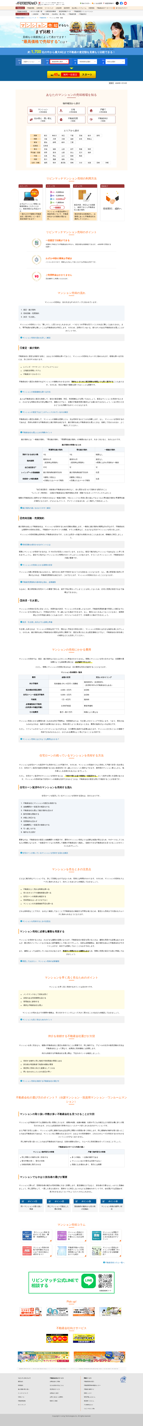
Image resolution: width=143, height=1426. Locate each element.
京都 (63, 139)
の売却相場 (43, 110)
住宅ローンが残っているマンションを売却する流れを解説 (45, 853)
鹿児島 (63, 162)
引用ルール (21, 1397)
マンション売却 (23, 14)
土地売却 (35, 14)
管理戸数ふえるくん (89, 1397)
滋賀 (71, 139)
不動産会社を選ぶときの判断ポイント (37, 432)
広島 (45, 156)
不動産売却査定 (22, 11)
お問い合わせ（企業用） (57, 1397)
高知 (71, 159)
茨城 (80, 135)
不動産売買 (72, 14)
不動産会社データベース (105, 8)
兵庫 (54, 139)
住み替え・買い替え (58, 14)
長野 (45, 152)
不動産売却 (20, 8)
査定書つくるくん (89, 1401)
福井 (89, 152)
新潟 (54, 152)
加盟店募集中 (109, 3)
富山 (71, 152)
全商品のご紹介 (54, 1393)
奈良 (80, 139)
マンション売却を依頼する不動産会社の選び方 (40, 1081)
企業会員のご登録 (55, 1381)
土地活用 (58, 8)
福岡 (45, 162)
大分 (80, 162)
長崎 (71, 162)
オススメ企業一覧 (36, 11)
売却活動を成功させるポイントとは (36, 544)
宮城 (45, 149)
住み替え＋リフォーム (79, 8)
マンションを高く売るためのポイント (37, 1019)
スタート (71, 74)
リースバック (49, 8)
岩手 (71, 149)
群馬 (98, 135)
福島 (54, 149)
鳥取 (80, 156)
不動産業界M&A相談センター (92, 1385)
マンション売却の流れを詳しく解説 (36, 337)
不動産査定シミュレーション (83, 11)
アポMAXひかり (88, 1405)
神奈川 (54, 135)
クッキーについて (23, 1393)
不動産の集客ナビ (89, 1389)
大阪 (45, 139)
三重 (71, 142)
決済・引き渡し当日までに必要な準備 (37, 622)
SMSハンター (88, 1393)
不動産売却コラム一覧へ (115, 1262)
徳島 (63, 159)
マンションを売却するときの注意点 (36, 921)
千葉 (71, 135)
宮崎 (98, 162)
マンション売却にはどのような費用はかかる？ (40, 739)
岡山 (54, 156)
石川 (80, 152)
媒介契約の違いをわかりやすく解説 (36, 508)
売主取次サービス (55, 1389)
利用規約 (20, 1385)
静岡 (54, 142)
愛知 (45, 142)
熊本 (54, 162)
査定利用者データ (65, 11)
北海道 (45, 146)
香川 (45, 159)
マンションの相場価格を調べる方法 (36, 391)
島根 (71, 156)
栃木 (89, 135)
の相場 (43, 119)
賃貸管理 (67, 8)
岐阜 (63, 142)
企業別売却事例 (51, 11)
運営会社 (20, 1381)
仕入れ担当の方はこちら (57, 1385)
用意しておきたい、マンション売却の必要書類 (40, 961)
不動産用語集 (22, 1401)
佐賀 (89, 162)
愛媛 (54, 159)
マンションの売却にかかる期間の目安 (37, 565)
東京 (45, 135)
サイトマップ (22, 1405)
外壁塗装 (91, 8)
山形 (63, 149)
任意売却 (39, 8)
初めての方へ (86, 3)
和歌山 (89, 139)
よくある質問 (97, 3)
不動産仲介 (83, 14)
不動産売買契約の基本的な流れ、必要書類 (39, 582)
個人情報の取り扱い (23, 1389)
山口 (63, 156)
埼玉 (63, 135)
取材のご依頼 (53, 1401)
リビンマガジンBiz (89, 1408)
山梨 (63, 152)
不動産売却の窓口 (89, 1381)
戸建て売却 (45, 14)
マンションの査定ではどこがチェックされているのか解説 (45, 412)
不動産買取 (30, 8)
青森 (80, 149)
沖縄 (106, 162)
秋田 (89, 149)
